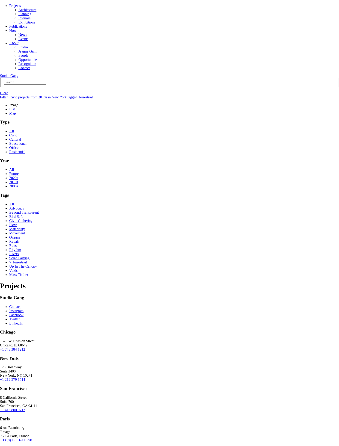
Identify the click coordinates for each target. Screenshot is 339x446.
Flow (13, 225)
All (11, 131)
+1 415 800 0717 (12, 410)
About (13, 43)
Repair (14, 241)
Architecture (27, 10)
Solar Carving (19, 258)
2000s (13, 186)
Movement (17, 233)
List (12, 109)
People (23, 55)
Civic (13, 135)
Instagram (16, 311)
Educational (18, 143)
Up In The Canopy (23, 266)
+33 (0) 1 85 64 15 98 (16, 440)
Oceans (14, 237)
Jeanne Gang (27, 51)
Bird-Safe (16, 217)
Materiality (17, 229)
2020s (13, 178)
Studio (23, 47)
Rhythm (15, 250)
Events (23, 39)
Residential (17, 152)
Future (14, 174)
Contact (24, 68)
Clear (4, 93)
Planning (24, 14)
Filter (46, 97)
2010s (13, 182)
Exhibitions (26, 22)
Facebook (16, 315)
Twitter (14, 319)
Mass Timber (18, 275)
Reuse (13, 246)
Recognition (27, 64)
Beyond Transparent (24, 212)
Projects (15, 6)
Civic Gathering (21, 221)
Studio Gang (9, 76)
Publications (18, 26)
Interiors (24, 18)
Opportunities (28, 60)
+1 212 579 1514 (12, 379)
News (22, 35)
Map (12, 113)
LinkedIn (16, 323)
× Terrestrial (18, 262)
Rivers (14, 254)
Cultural (15, 139)
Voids (13, 270)
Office (13, 148)
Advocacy (16, 208)
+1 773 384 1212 (12, 349)
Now (13, 30)
